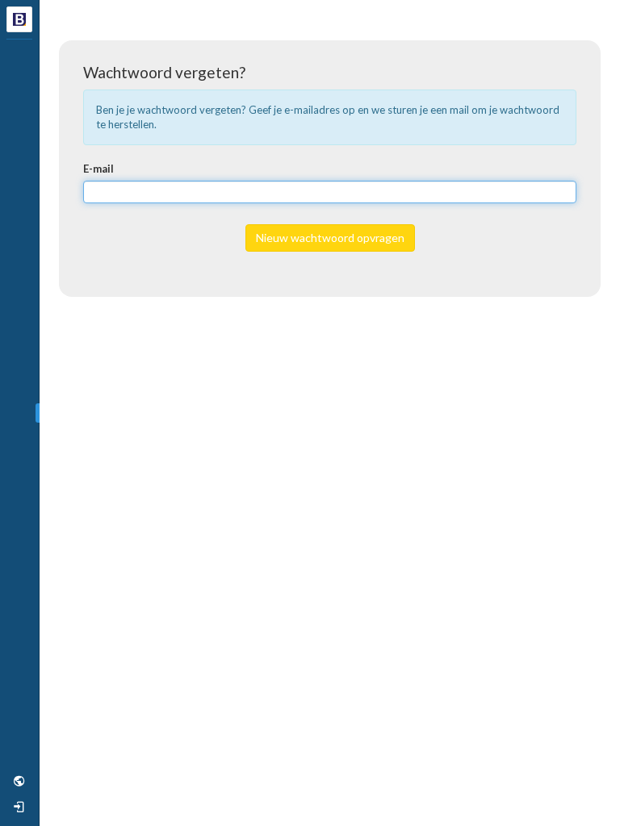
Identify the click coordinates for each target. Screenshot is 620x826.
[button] (19, 781)
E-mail (98, 168)
